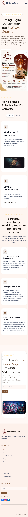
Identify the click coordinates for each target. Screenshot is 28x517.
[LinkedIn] (8, 500)
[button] (26, 3)
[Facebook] (2, 500)
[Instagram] (5, 500)
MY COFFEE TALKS (12, 507)
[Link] (9, 3)
